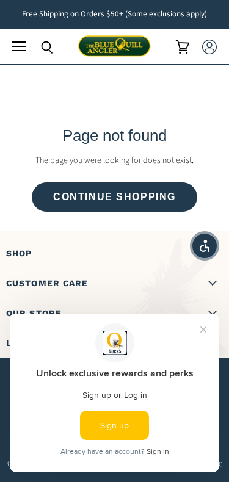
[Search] (38, 48)
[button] (204, 246)
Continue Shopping (114, 197)
